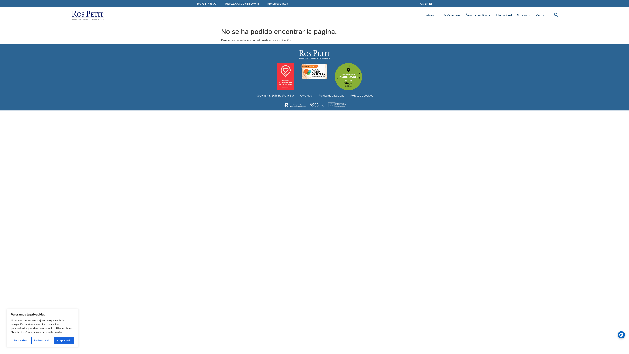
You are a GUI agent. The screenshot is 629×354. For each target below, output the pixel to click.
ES (430, 3)
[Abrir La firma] (437, 15)
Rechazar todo (42, 340)
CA (422, 3)
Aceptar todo (64, 340)
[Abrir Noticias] (530, 15)
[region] (43, 328)
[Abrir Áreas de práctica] (489, 15)
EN (426, 3)
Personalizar (20, 340)
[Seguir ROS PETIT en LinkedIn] (621, 334)
